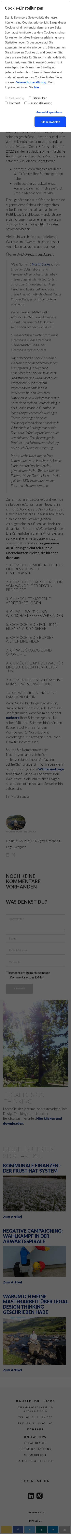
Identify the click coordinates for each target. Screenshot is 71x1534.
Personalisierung (40, 103)
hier (36, 87)
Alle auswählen (50, 121)
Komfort (14, 103)
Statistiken (40, 98)
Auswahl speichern (49, 112)
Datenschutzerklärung (31, 82)
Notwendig (16, 98)
